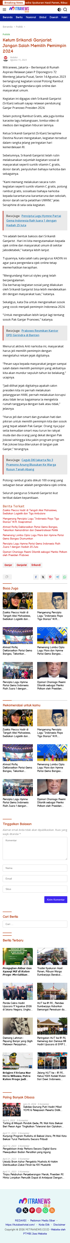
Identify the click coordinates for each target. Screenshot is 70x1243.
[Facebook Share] (36, 577)
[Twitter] (25, 1210)
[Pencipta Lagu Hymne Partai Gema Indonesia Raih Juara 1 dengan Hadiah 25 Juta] (18, 670)
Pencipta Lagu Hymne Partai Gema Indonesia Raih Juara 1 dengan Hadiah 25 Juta (31, 545)
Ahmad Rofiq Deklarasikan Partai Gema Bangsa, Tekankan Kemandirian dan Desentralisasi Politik (30, 529)
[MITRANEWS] (18, 9)
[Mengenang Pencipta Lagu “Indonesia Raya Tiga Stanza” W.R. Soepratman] (52, 600)
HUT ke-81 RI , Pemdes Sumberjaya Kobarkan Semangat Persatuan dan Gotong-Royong (51, 1006)
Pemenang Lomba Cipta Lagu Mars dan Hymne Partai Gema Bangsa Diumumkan (33, 537)
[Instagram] (39, 1210)
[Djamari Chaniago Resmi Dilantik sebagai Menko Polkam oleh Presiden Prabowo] (52, 670)
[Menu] (5, 9)
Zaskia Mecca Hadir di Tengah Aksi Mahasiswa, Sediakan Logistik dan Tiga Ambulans (30, 512)
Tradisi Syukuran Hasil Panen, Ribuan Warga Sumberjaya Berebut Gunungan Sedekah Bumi (51, 972)
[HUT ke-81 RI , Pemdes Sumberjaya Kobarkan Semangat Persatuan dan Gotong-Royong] (52, 991)
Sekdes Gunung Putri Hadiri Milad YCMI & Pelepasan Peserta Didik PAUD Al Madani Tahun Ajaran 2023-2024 (44, 1108)
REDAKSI (20, 1220)
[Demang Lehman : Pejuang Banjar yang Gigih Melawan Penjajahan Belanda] (18, 1026)
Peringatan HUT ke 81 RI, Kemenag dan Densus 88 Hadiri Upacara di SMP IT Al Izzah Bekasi (52, 1041)
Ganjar (8, 565)
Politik (6, 34)
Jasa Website (39, 1233)
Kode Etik (44, 1224)
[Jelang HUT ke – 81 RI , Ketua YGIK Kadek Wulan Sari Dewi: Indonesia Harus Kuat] (52, 1061)
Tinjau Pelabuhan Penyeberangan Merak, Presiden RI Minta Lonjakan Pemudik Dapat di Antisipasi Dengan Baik (33, 1176)
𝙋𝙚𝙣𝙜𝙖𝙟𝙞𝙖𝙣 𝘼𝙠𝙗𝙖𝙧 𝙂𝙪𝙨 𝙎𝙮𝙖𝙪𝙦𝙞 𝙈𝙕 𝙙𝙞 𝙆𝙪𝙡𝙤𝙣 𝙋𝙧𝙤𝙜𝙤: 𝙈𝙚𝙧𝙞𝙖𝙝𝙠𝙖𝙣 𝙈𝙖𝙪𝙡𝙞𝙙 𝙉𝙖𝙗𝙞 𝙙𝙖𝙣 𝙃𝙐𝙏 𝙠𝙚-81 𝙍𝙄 (17, 972)
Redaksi (14, 57)
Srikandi (36, 565)
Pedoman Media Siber (42, 1220)
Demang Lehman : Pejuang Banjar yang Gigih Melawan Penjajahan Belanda (18, 1041)
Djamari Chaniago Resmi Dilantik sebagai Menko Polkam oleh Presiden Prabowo (35, 553)
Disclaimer (59, 1224)
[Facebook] (19, 1210)
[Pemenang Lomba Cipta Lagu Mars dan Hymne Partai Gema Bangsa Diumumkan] (52, 635)
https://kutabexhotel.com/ (20, 1224)
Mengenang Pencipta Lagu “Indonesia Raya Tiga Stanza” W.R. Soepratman (31, 520)
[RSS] (52, 1210)
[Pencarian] (65, 10)
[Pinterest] (32, 1210)
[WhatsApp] (45, 1210)
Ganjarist (22, 565)
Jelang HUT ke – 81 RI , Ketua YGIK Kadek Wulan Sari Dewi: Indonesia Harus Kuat (51, 1076)
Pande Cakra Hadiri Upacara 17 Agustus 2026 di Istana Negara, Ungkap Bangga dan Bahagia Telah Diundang (17, 1006)
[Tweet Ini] (43, 577)
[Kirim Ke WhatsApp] (64, 577)
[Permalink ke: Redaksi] (5, 58)
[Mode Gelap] (59, 10)
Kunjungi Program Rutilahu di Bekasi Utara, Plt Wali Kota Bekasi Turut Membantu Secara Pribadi (35, 1138)
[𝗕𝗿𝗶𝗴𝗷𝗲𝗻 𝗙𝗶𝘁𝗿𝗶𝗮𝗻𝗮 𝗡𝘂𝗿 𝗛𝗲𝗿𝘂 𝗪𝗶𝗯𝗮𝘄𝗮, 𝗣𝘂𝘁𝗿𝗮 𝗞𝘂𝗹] (18, 1061)
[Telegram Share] (57, 577)
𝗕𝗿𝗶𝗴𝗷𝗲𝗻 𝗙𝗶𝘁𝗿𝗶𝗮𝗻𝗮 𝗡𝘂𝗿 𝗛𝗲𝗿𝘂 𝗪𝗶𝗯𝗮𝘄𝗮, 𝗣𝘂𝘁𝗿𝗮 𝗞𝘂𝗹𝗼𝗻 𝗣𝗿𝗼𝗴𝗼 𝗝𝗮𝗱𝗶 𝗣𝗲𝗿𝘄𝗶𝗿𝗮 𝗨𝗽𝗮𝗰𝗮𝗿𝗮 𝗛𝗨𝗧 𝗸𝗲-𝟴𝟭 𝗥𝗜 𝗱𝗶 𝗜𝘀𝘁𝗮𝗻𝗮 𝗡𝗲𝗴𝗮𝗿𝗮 (17, 1076)
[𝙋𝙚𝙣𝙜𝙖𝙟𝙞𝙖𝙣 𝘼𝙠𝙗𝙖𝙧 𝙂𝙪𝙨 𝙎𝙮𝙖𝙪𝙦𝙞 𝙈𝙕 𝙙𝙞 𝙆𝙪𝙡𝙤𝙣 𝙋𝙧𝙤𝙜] (18, 956)
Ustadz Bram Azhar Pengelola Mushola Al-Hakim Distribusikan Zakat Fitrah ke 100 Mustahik (30, 1163)
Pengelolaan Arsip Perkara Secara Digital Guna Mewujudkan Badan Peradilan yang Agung (29, 1150)
